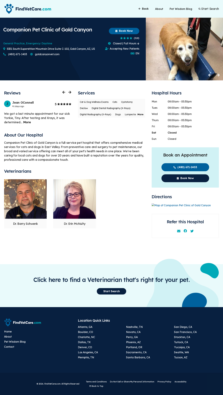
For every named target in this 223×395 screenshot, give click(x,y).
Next (218, 75)
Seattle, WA (181, 352)
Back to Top (97, 386)
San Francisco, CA (185, 332)
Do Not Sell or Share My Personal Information (132, 381)
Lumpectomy (132, 114)
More (27, 122)
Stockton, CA (182, 337)
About (159, 8)
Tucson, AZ (180, 357)
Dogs (118, 114)
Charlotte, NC (86, 337)
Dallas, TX (84, 342)
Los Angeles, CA (88, 352)
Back (145, 8)
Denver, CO (85, 347)
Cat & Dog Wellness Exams (94, 102)
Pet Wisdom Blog (181, 8)
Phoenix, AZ (133, 342)
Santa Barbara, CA (138, 357)
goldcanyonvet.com (46, 54)
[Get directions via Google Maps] (185, 205)
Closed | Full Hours (124, 43)
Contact (9, 346)
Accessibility (180, 381)
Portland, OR (134, 347)
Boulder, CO (85, 332)
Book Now (125, 30)
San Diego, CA (183, 327)
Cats (114, 102)
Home (8, 331)
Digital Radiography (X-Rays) (95, 114)
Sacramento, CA (136, 352)
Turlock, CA (181, 342)
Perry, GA (132, 337)
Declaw (84, 108)
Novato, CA (133, 332)
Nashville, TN (134, 327)
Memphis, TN (86, 357)
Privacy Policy (164, 381)
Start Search (210, 8)
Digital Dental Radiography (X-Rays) (111, 108)
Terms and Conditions (96, 381)
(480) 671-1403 (17, 54)
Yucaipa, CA (182, 347)
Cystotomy (127, 102)
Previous (210, 75)
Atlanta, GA (85, 327)
